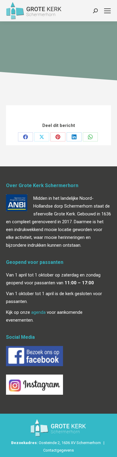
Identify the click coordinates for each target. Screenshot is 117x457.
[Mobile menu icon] (107, 10)
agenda (38, 312)
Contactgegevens (58, 450)
